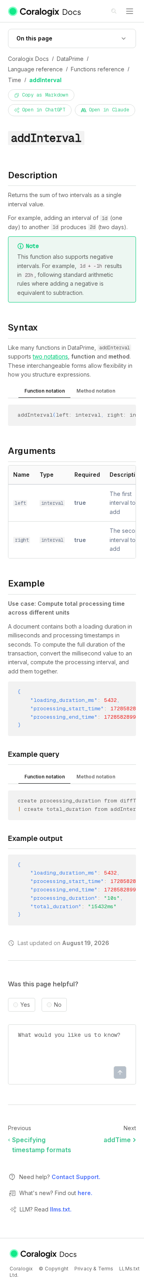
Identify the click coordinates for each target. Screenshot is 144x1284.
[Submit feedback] (120, 1072)
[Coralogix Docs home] (44, 1253)
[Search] (114, 11)
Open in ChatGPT (44, 110)
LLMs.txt (129, 1269)
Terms (106, 1269)
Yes (25, 1005)
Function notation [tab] (44, 391)
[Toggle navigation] (129, 11)
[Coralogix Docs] (45, 11)
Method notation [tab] (95, 391)
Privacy (83, 1269)
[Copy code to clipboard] (132, 416)
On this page (34, 38)
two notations (50, 356)
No (58, 1005)
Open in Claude (109, 110)
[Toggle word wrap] (121, 416)
